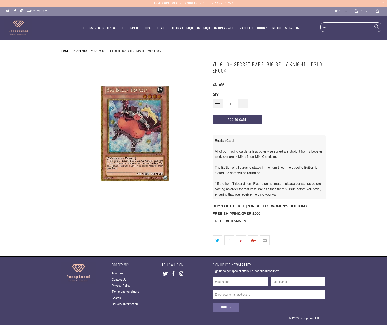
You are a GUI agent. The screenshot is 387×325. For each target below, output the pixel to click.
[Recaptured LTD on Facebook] (14, 11)
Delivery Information (125, 304)
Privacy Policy (121, 285)
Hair (299, 27)
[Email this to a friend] (265, 240)
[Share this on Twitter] (217, 240)
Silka (289, 27)
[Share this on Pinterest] (241, 240)
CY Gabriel (115, 27)
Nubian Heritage (269, 27)
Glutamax (176, 27)
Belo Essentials (92, 27)
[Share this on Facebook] (229, 240)
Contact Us (119, 279)
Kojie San (193, 27)
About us (117, 273)
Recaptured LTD (309, 318)
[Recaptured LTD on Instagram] (22, 11)
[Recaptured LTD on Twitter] (7, 11)
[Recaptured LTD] (33, 28)
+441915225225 (37, 11)
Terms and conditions (126, 291)
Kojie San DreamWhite (219, 27)
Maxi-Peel (247, 27)
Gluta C (160, 27)
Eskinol (133, 27)
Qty (216, 94)
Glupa (146, 27)
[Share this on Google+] (253, 240)
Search (116, 298)
